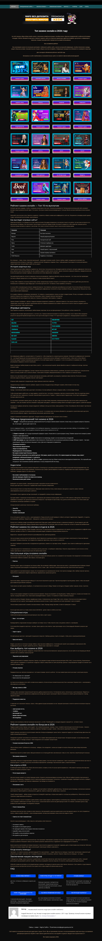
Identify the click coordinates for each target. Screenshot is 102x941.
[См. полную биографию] (56, 916)
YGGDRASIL (14, 329)
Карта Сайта (44, 927)
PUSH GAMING (56, 326)
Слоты (87, 6)
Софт (80, 6)
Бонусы (66, 6)
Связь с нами (34, 927)
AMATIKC (54, 335)
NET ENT (54, 329)
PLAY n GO (14, 342)
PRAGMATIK (14, 326)
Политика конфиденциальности (61, 927)
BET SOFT (14, 335)
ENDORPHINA (56, 319)
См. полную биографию (47, 916)
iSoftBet (54, 323)
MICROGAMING (15, 332)
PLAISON (13, 339)
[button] (17, 7)
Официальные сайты (26, 6)
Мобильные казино (55, 6)
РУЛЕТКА (74, 6)
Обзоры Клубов (41, 6)
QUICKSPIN (55, 332)
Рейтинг (13, 6)
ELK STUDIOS (55, 339)
